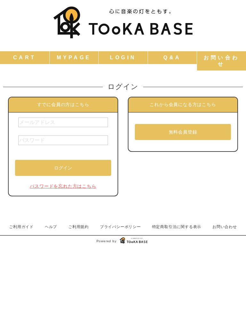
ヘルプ (51, 227)
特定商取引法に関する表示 (176, 227)
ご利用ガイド (21, 227)
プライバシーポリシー (120, 227)
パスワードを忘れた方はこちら (63, 186)
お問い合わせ (224, 227)
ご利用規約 (78, 227)
